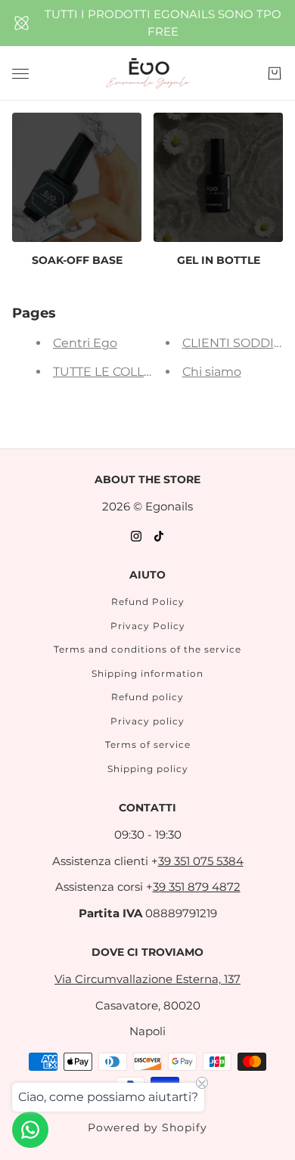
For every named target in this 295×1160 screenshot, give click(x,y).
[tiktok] (159, 536)
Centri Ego (85, 343)
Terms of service (148, 744)
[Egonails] (148, 73)
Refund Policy (148, 601)
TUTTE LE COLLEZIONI (120, 371)
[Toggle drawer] (20, 74)
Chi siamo (211, 371)
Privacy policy (147, 721)
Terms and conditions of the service (147, 649)
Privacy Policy (147, 625)
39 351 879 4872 (197, 886)
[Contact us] (30, 1130)
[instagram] (136, 536)
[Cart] (274, 73)
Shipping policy (147, 768)
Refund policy (147, 697)
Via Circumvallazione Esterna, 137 (147, 979)
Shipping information (147, 673)
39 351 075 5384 (201, 861)
